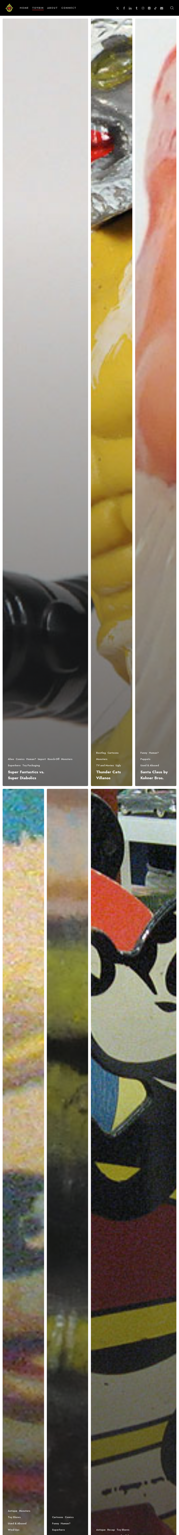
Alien (11, 759)
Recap (111, 1530)
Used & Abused (149, 765)
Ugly (118, 765)
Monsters (66, 759)
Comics (20, 759)
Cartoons (113, 753)
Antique (12, 1511)
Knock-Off (53, 759)
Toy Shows (14, 1517)
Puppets (145, 759)
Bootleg (101, 753)
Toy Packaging (31, 765)
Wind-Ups (13, 1530)
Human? (31, 759)
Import (42, 759)
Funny (143, 753)
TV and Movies (105, 765)
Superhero (14, 765)
